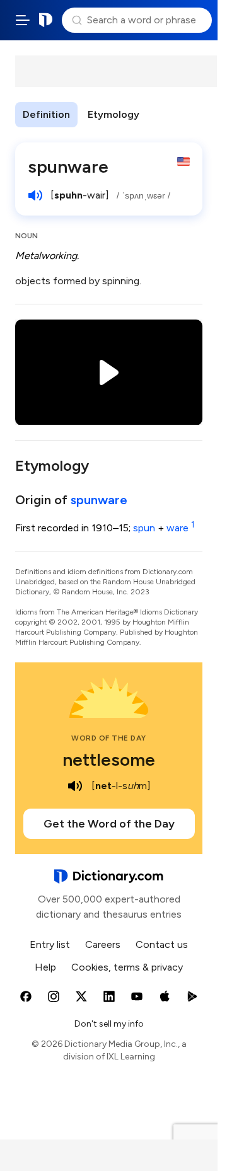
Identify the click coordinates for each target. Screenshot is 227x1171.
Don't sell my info (109, 1023)
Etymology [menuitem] (113, 114)
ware (180, 528)
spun (144, 528)
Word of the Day (108, 738)
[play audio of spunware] (35, 195)
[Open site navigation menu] (22, 20)
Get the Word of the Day (109, 824)
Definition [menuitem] (46, 114)
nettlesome (108, 759)
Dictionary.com (46, 20)
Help (45, 967)
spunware (99, 499)
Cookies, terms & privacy (127, 967)
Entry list (50, 944)
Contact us (162, 944)
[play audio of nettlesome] (75, 785)
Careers (102, 944)
